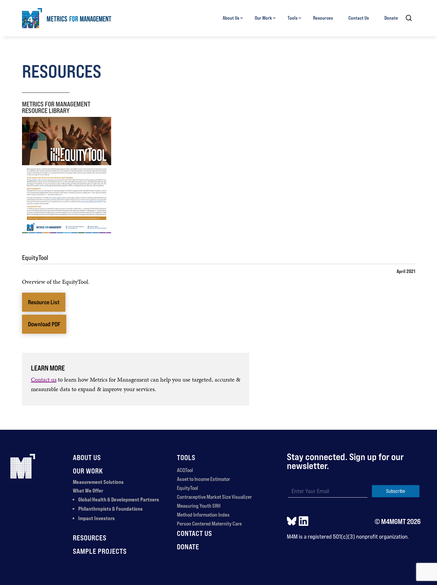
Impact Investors (96, 518)
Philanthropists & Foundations (110, 508)
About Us (231, 18)
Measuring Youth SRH (199, 505)
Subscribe (395, 491)
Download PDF (44, 324)
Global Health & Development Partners (118, 499)
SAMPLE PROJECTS (100, 551)
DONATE (188, 546)
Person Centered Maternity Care (209, 523)
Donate (391, 18)
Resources (323, 18)
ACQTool (185, 470)
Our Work (263, 18)
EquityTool (187, 487)
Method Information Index (203, 514)
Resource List (43, 302)
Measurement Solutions (98, 482)
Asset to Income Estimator (203, 479)
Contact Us (358, 18)
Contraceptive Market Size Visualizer (214, 496)
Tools (292, 18)
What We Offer (88, 490)
